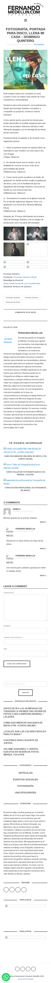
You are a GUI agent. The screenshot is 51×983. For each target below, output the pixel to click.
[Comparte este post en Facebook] (35, 318)
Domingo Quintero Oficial (25, 277)
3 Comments (27, 44)
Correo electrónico (13, 637)
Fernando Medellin (25, 529)
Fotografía (39, 44)
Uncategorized (25, 792)
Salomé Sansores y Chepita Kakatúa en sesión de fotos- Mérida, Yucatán (21, 752)
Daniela (17, 509)
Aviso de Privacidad (25, 979)
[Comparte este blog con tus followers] (29, 318)
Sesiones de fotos (13, 302)
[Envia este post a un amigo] (15, 318)
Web (5, 649)
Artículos (25, 773)
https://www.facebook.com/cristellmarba (22, 283)
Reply (43, 522)
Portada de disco (31, 298)
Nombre (8, 626)
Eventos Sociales (25, 779)
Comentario (9, 593)
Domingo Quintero (13, 298)
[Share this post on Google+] (22, 318)
